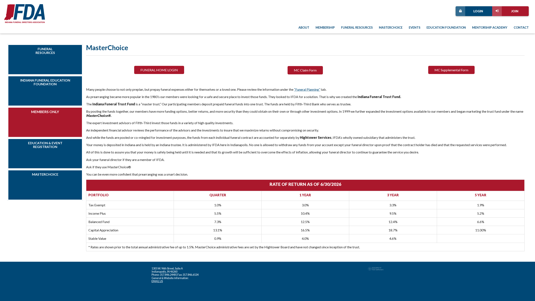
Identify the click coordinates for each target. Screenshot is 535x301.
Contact (521, 27)
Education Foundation (446, 27)
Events (414, 27)
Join (514, 11)
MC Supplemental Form (451, 70)
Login (478, 11)
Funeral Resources (357, 27)
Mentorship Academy (489, 27)
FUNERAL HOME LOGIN (159, 70)
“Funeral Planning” (307, 89)
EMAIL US (157, 281)
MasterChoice (391, 27)
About (303, 27)
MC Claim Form (305, 70)
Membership (325, 27)
